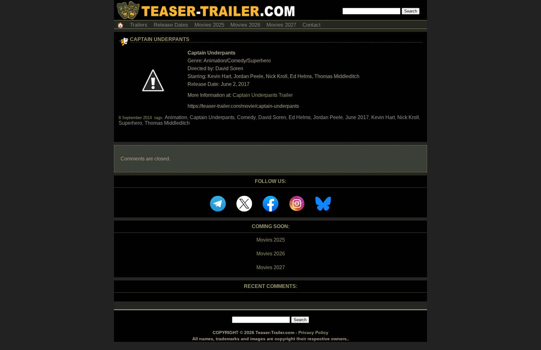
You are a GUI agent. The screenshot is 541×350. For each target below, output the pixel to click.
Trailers (138, 25)
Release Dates (171, 25)
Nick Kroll (408, 117)
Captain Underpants (159, 39)
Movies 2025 (209, 25)
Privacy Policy (313, 332)
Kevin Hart (383, 117)
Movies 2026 (245, 25)
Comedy (246, 117)
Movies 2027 (281, 25)
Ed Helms (300, 117)
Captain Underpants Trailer (263, 95)
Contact (311, 25)
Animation (176, 117)
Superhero (130, 123)
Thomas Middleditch (167, 123)
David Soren (272, 117)
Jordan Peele (328, 117)
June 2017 (357, 117)
